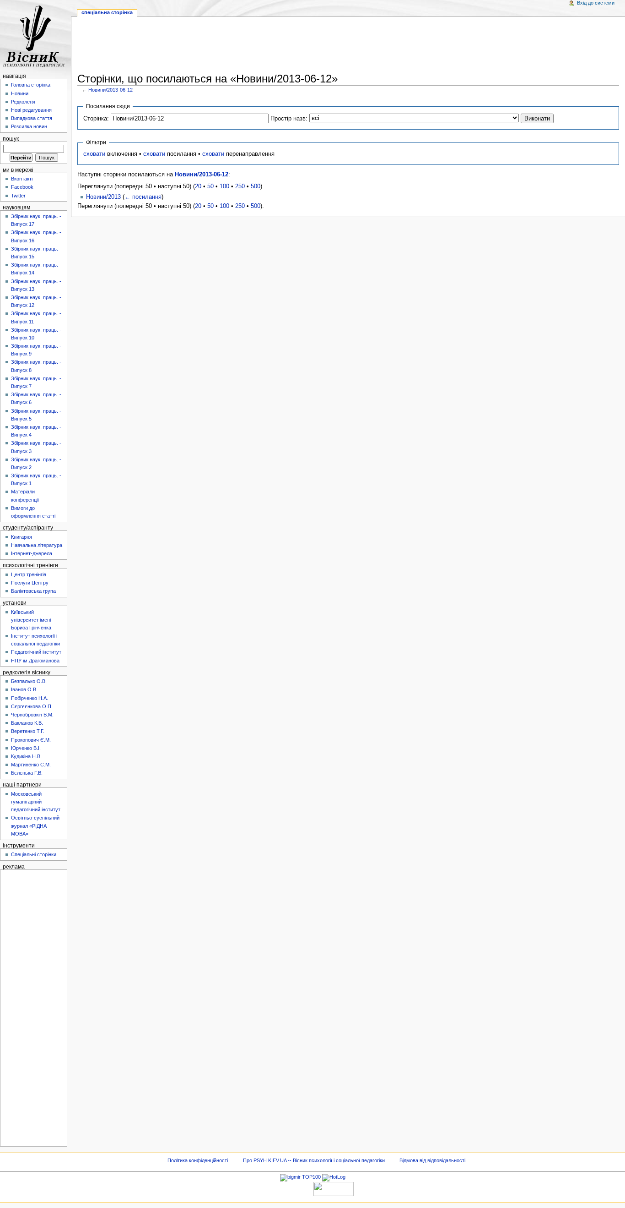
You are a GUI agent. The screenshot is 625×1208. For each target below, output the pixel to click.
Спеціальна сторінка (107, 12)
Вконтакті (21, 178)
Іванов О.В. (24, 689)
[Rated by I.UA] (333, 1188)
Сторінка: (96, 118)
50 (210, 186)
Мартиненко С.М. (31, 764)
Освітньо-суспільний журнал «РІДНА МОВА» (35, 825)
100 (224, 186)
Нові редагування (31, 110)
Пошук (11, 139)
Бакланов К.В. (27, 723)
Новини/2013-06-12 (110, 90)
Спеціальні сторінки (33, 854)
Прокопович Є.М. (31, 740)
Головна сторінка (30, 84)
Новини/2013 (103, 197)
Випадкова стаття (31, 118)
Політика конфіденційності (197, 1160)
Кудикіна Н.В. (26, 756)
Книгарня (21, 537)
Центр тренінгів (28, 574)
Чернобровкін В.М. (32, 714)
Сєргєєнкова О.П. (32, 706)
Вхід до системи (595, 2)
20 (198, 186)
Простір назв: (288, 118)
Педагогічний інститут (36, 652)
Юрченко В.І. (26, 748)
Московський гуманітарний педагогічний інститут (35, 801)
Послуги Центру (29, 582)
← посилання (143, 197)
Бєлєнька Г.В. (27, 773)
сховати (94, 154)
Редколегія (23, 101)
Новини (19, 93)
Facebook (22, 187)
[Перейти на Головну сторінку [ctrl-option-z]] (35, 35)
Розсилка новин (29, 126)
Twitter (18, 195)
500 (255, 186)
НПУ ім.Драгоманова (35, 660)
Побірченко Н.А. (29, 698)
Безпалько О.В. (29, 681)
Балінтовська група (33, 591)
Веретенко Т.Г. (27, 731)
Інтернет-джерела (31, 553)
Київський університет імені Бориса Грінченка (31, 619)
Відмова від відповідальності (432, 1160)
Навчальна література (36, 545)
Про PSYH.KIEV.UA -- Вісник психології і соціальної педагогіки (314, 1160)
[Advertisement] (348, 46)
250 (240, 186)
